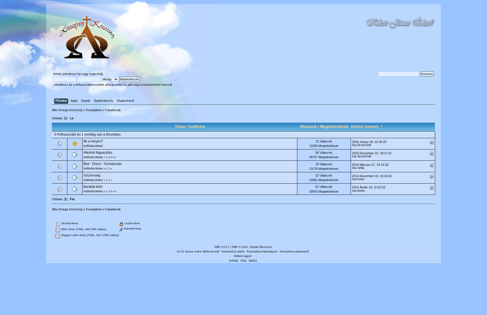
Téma (180, 126)
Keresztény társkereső (294, 251)
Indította (197, 126)
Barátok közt (92, 187)
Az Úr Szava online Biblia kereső (198, 251)
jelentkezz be (72, 74)
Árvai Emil (364, 145)
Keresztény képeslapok (262, 251)
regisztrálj (96, 74)
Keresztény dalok (233, 251)
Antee (99, 145)
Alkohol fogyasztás (97, 153)
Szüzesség (91, 175)
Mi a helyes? (93, 141)
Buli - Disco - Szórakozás (102, 164)
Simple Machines (261, 246)
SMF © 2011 (240, 246)
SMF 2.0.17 (221, 246)
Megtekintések (334, 126)
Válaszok (308, 126)
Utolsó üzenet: (365, 126)
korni (360, 179)
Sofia (360, 167)
